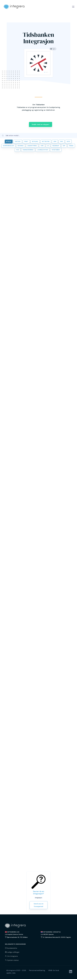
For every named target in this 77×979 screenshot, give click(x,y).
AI (48, 146)
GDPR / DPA (10, 973)
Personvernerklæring (37, 970)
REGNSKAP (55, 146)
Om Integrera (12, 956)
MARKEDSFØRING (28, 150)
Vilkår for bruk (53, 970)
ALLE (9, 141)
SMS (61, 141)
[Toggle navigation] (73, 7)
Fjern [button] (53, 49)
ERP (64, 146)
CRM (54, 141)
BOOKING (20, 146)
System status (13, 960)
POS (17, 150)
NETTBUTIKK (45, 141)
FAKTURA (17, 141)
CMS (42, 146)
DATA (68, 141)
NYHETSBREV (56, 150)
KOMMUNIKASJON (8, 146)
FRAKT (26, 141)
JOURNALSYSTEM (42, 150)
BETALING (35, 141)
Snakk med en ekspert (40, 124)
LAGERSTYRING (32, 146)
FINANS (71, 146)
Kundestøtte (12, 948)
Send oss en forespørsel (38, 905)
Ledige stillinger (13, 952)
